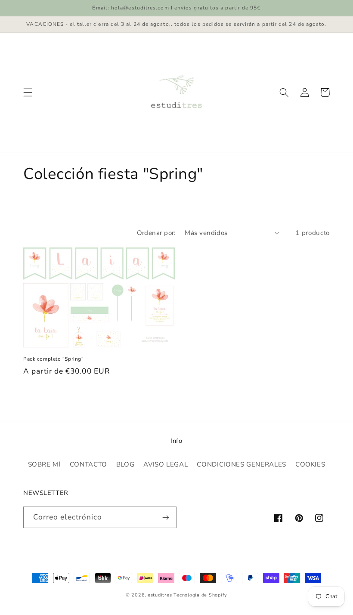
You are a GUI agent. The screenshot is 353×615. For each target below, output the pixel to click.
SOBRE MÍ (44, 464)
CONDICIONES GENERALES (241, 464)
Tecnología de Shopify (200, 595)
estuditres (160, 595)
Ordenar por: (156, 233)
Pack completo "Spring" (53, 359)
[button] (28, 92)
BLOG (125, 464)
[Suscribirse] (165, 517)
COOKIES (310, 464)
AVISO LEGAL (165, 464)
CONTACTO (88, 464)
